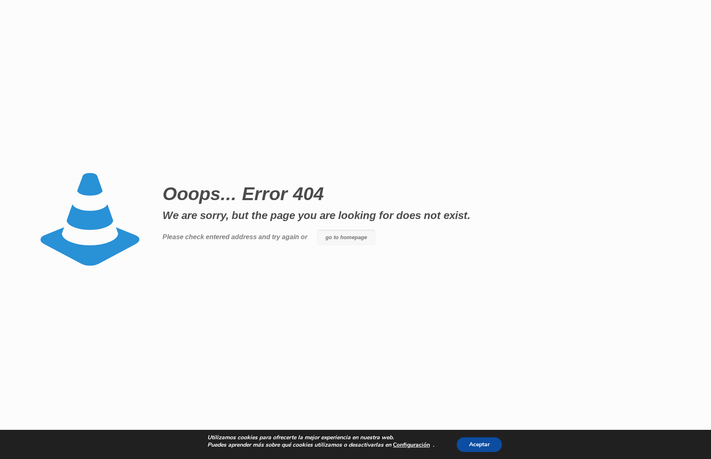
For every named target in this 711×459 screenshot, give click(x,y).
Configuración (411, 445)
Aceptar (479, 444)
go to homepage (346, 237)
